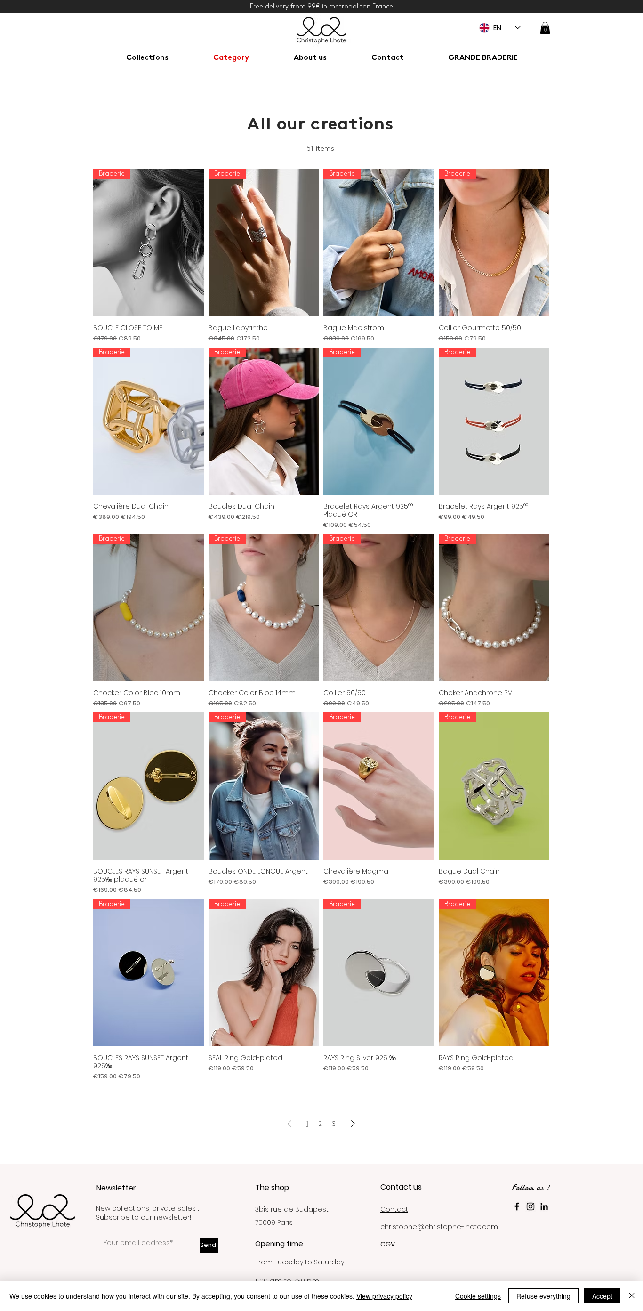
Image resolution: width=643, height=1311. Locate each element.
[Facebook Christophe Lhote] (517, 1206)
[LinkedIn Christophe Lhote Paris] (544, 1206)
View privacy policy (384, 1296)
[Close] (631, 1295)
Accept (602, 1296)
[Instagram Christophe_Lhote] (530, 1206)
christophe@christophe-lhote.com (439, 1226)
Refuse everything (543, 1296)
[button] (545, 28)
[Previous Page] (289, 1124)
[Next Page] (353, 1124)
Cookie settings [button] (478, 1296)
